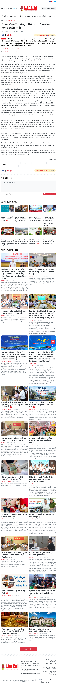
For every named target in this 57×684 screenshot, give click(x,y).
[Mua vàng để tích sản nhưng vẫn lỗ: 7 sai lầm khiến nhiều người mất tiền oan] (14, 619)
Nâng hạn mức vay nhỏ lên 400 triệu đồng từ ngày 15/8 (14, 478)
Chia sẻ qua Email (11, 35)
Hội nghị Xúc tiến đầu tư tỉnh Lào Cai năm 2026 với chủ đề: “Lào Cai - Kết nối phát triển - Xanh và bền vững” (13, 355)
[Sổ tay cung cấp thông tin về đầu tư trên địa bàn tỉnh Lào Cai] (42, 393)
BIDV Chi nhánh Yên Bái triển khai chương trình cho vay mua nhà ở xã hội (41, 479)
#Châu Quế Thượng (14, 163)
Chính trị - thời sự (8, 16)
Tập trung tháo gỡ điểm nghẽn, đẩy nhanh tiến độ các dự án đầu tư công (14, 554)
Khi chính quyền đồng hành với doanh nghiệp (42, 515)
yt (52, 1)
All (54, 16)
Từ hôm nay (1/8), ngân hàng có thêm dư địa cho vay (49, 241)
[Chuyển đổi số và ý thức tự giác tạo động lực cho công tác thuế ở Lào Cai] (14, 393)
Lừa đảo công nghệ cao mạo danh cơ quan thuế (41, 553)
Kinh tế (15, 16)
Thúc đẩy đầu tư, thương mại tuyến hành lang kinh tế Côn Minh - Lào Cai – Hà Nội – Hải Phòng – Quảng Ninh (49, 221)
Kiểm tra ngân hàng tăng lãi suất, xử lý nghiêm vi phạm (41, 630)
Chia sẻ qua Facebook (3, 35)
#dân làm (50, 163)
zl (55, 1)
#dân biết (35, 163)
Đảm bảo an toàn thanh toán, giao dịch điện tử (34, 241)
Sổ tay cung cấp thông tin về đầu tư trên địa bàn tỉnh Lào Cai (41, 404)
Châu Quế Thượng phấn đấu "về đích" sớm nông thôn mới (15, 48)
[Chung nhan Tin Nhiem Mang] (47, 681)
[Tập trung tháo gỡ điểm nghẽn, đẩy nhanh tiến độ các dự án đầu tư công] (14, 543)
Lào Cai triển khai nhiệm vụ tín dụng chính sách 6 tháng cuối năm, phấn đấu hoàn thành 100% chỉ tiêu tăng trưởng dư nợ (42, 314)
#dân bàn (43, 163)
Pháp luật (33, 16)
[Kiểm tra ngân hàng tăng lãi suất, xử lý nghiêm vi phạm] (42, 619)
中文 (47, 1)
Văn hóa (24, 16)
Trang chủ (2, 16)
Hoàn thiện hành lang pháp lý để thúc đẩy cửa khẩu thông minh (21, 242)
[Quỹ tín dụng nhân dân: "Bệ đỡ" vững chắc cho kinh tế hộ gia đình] (42, 581)
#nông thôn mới (26, 163)
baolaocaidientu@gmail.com (32, 673)
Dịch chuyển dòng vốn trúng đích (13, 592)
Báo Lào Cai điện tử (28, 8)
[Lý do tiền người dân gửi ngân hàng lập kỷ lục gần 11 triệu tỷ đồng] (42, 260)
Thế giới (44, 16)
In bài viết (8, 35)
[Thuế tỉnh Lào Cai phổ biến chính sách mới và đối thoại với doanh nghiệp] (35, 210)
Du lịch (28, 16)
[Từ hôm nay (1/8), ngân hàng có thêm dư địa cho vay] (49, 233)
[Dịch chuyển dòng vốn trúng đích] (14, 581)
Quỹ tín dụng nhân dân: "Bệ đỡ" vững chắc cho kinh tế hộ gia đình (42, 593)
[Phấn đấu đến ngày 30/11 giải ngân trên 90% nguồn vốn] (14, 301)
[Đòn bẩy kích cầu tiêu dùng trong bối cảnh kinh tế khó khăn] (42, 428)
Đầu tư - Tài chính (13, 20)
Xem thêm (28, 649)
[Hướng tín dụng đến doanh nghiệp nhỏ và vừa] (7, 210)
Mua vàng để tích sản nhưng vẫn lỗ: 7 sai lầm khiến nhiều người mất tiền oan (13, 631)
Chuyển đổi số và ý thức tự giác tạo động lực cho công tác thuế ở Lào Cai (14, 404)
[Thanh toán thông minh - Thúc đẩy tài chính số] (14, 505)
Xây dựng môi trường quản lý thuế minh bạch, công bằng (21, 219)
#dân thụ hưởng (13, 166)
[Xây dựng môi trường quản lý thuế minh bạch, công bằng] (21, 210)
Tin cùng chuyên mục (9, 250)
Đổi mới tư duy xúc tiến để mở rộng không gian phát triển (13, 439)
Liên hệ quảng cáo (9, 1)
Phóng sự (49, 16)
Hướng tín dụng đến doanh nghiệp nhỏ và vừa (7, 218)
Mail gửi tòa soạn (6, 1)
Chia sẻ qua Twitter (5, 35)
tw (53, 349)
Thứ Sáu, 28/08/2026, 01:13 (2, 1)
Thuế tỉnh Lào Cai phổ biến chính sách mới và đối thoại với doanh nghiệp (35, 219)
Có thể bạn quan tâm (9, 202)
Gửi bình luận (50, 194)
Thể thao (39, 16)
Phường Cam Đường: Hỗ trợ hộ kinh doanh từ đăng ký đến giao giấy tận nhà (7, 242)
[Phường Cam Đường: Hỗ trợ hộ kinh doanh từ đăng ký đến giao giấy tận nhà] (7, 233)
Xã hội (19, 16)
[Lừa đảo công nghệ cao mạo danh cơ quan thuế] (42, 543)
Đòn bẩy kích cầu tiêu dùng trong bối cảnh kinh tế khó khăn (40, 440)
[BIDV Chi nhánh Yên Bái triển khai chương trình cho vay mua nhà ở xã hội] (42, 467)
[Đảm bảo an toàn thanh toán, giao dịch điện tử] (35, 233)
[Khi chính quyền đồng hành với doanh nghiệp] (42, 505)
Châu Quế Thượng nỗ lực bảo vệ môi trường (12, 51)
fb (50, 1)
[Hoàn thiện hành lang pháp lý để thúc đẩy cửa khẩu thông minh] (21, 233)
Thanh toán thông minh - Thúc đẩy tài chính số (14, 515)
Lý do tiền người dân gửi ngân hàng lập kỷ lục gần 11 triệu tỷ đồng (41, 271)
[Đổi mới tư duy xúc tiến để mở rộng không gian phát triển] (14, 428)
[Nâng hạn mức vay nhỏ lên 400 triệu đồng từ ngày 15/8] (14, 467)
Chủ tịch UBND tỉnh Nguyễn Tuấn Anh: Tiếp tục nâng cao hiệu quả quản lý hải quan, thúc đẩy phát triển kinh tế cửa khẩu (14, 273)
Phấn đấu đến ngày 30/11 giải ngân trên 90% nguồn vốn (13, 312)
